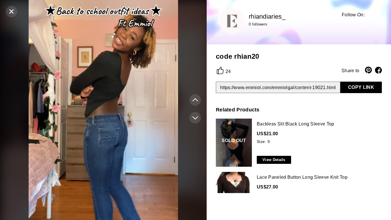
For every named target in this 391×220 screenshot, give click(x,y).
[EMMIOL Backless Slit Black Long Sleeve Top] (298, 143)
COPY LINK (361, 87)
